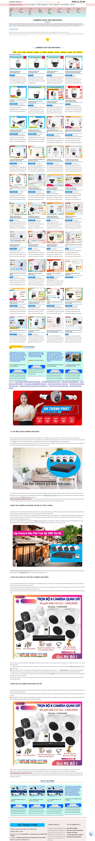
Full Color (57, 52)
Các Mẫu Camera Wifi (42, 4)
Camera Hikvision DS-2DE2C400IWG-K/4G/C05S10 (34, 130)
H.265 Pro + (79, 52)
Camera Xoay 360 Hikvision (47, 20)
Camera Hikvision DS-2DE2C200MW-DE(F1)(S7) (16, 217)
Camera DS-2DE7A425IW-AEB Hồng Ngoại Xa (17, 302)
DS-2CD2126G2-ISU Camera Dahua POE (51, 382)
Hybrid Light (30, 52)
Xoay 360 (70, 52)
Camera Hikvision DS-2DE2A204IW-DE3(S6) (52, 188)
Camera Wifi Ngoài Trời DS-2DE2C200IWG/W (35, 102)
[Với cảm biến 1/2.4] (73, 92)
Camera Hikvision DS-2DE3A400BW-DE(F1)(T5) (34, 217)
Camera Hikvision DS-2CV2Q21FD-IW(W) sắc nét (34, 188)
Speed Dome (63, 52)
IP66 (74, 52)
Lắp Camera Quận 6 (72, 828)
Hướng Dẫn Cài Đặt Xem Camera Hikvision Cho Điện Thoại (33, 386)
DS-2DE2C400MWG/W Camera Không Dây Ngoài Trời (17, 160)
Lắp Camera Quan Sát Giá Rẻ (75, 830)
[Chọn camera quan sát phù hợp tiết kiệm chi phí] (84, 12)
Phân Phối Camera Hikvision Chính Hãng (58, 386)
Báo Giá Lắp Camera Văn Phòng (73, 799)
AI (40, 52)
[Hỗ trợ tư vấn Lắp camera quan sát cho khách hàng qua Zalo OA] (91, 833)
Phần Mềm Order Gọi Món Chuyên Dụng (55, 365)
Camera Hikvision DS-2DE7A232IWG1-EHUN (15, 72)
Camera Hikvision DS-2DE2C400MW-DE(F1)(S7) (53, 217)
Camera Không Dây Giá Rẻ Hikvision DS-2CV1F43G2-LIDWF (55, 160)
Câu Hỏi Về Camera (72, 832)
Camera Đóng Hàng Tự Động (19, 800)
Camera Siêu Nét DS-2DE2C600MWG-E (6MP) (70, 101)
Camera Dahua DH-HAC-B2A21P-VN (70, 382)
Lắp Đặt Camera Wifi (54, 4)
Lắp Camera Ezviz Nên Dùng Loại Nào (36, 800)
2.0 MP (14, 52)
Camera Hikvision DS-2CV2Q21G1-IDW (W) (52, 102)
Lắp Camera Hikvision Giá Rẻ (15, 54)
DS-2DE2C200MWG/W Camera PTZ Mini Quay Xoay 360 (36, 160)
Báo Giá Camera (30, 4)
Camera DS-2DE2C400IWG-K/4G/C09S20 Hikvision (16, 130)
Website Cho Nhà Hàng (36, 360)
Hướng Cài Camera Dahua (74, 837)
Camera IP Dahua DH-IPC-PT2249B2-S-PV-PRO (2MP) (27, 382)
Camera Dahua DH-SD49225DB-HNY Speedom (35, 384)
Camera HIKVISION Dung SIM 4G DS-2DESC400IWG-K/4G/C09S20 (73, 72)
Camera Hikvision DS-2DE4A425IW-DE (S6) (52, 245)
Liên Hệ (72, 4)
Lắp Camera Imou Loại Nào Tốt (54, 800)
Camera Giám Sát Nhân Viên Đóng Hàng (73, 365)
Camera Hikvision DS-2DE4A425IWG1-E (52, 72)
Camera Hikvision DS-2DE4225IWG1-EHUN (33, 72)
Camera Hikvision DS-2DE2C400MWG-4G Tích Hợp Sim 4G (55, 131)
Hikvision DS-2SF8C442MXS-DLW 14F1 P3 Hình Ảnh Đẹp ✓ (55, 331)
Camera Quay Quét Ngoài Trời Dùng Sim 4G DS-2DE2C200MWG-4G (73, 131)
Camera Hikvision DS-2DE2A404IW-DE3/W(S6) (71, 188)
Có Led (19, 52)
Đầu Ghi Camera (65, 4)
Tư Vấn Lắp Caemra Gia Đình (75, 834)
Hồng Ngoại (50, 52)
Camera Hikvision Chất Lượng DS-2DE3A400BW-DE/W (36, 302)
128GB (24, 52)
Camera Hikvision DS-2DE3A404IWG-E (71, 217)
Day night (36, 52)
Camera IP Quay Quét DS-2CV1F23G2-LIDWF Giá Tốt (71, 160)
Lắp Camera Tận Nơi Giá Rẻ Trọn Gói (18, 365)
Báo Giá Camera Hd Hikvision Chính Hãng (58, 384)
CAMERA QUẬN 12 (15, 2)
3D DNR (44, 52)
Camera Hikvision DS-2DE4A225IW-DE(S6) (33, 245)
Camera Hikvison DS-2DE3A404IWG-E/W (15, 245)
